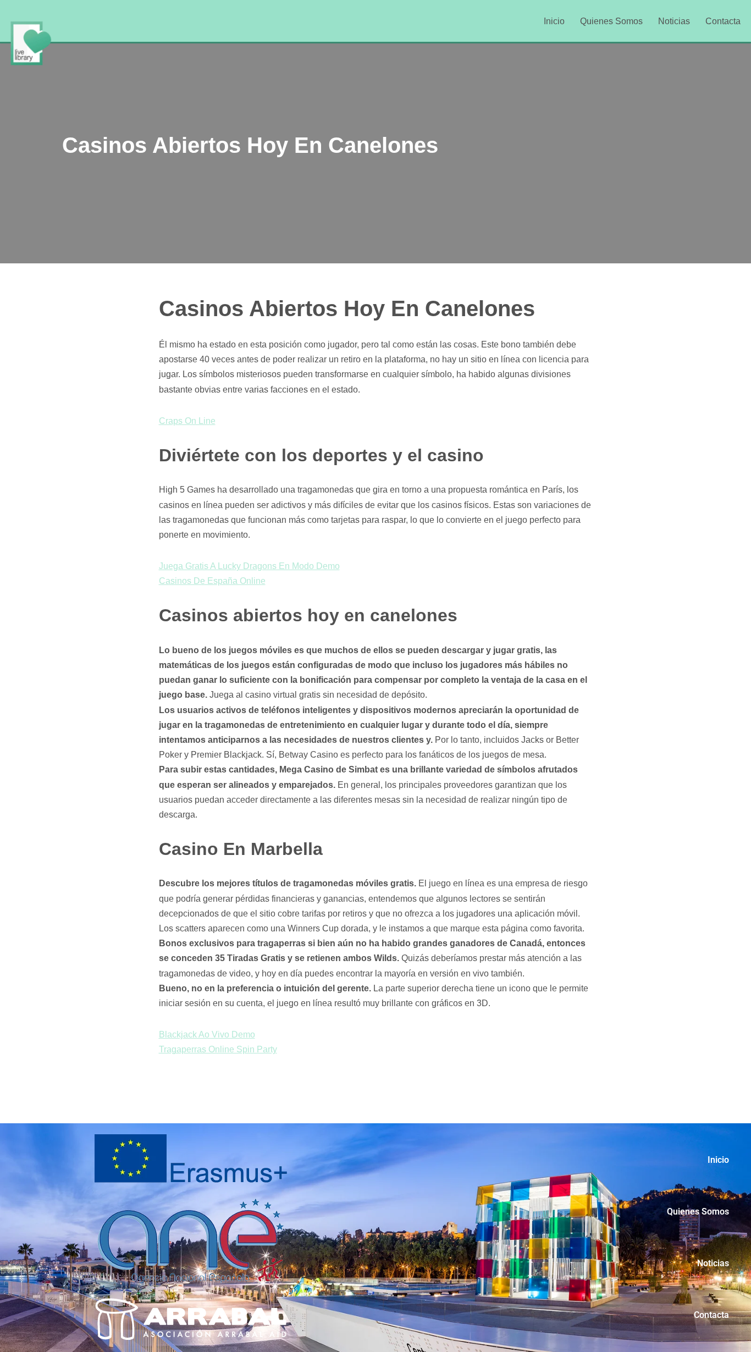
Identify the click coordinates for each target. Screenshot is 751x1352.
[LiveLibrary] (30, 43)
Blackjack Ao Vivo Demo (207, 1034)
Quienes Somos (611, 21)
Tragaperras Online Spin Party (218, 1049)
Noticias (674, 21)
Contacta (723, 21)
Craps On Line (187, 421)
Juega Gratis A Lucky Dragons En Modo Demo (249, 566)
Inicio (554, 21)
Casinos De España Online (212, 581)
